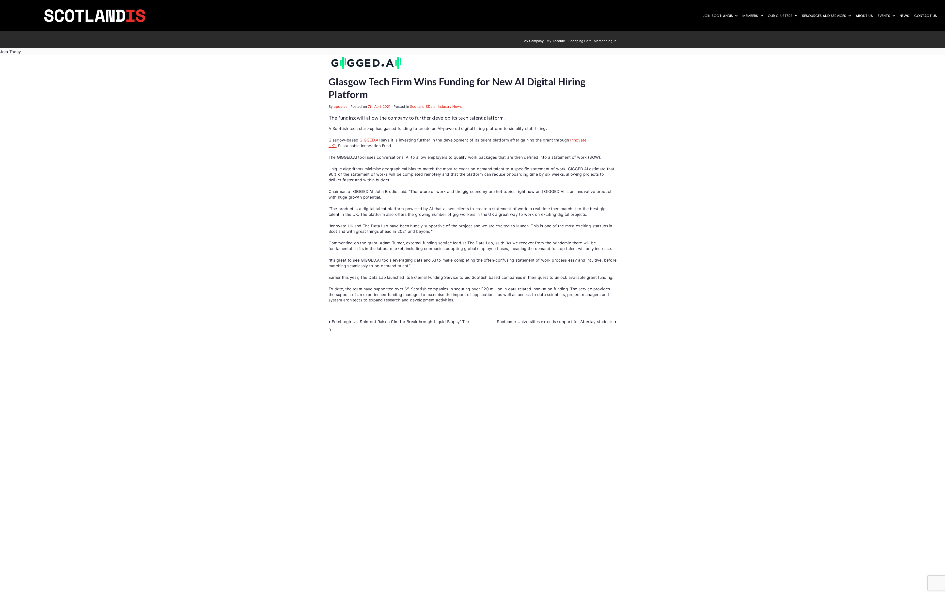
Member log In (605, 41)
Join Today (10, 51)
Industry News (450, 106)
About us (864, 15)
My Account (556, 41)
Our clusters (780, 15)
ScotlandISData (423, 106)
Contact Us (925, 15)
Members (750, 15)
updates (340, 106)
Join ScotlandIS (718, 15)
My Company (533, 41)
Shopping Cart (579, 41)
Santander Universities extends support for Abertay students (555, 321)
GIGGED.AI (369, 140)
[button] (720, 15)
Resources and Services (824, 15)
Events (884, 15)
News (904, 15)
